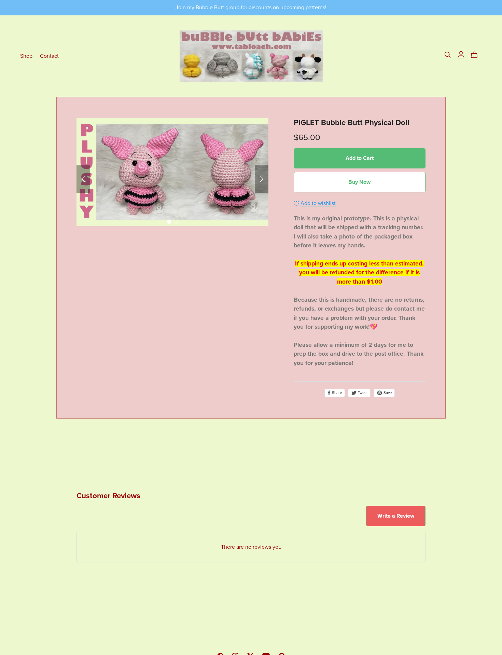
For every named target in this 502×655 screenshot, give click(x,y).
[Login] (461, 54)
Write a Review (395, 516)
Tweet (362, 393)
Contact (49, 55)
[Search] (448, 55)
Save (387, 393)
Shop (26, 55)
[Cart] (476, 55)
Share (336, 393)
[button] (83, 179)
